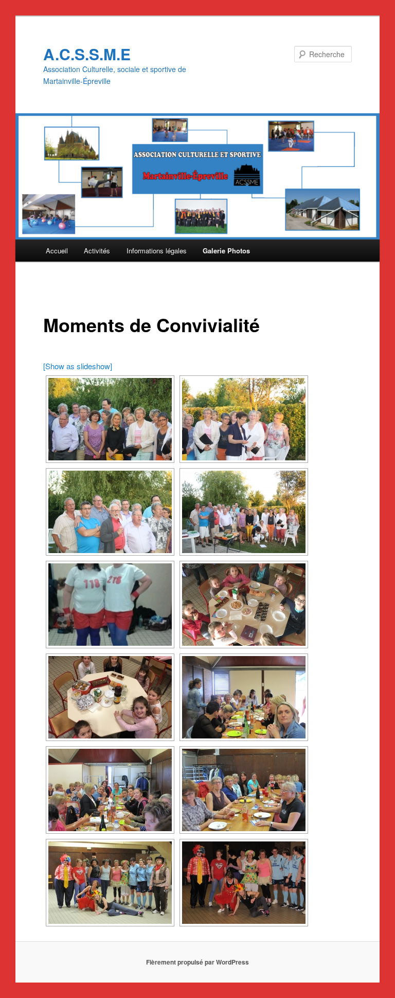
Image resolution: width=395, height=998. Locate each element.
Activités (97, 250)
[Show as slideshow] (77, 365)
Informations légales (157, 250)
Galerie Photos (226, 250)
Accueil (57, 250)
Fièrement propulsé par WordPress (197, 962)
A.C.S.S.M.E (87, 54)
